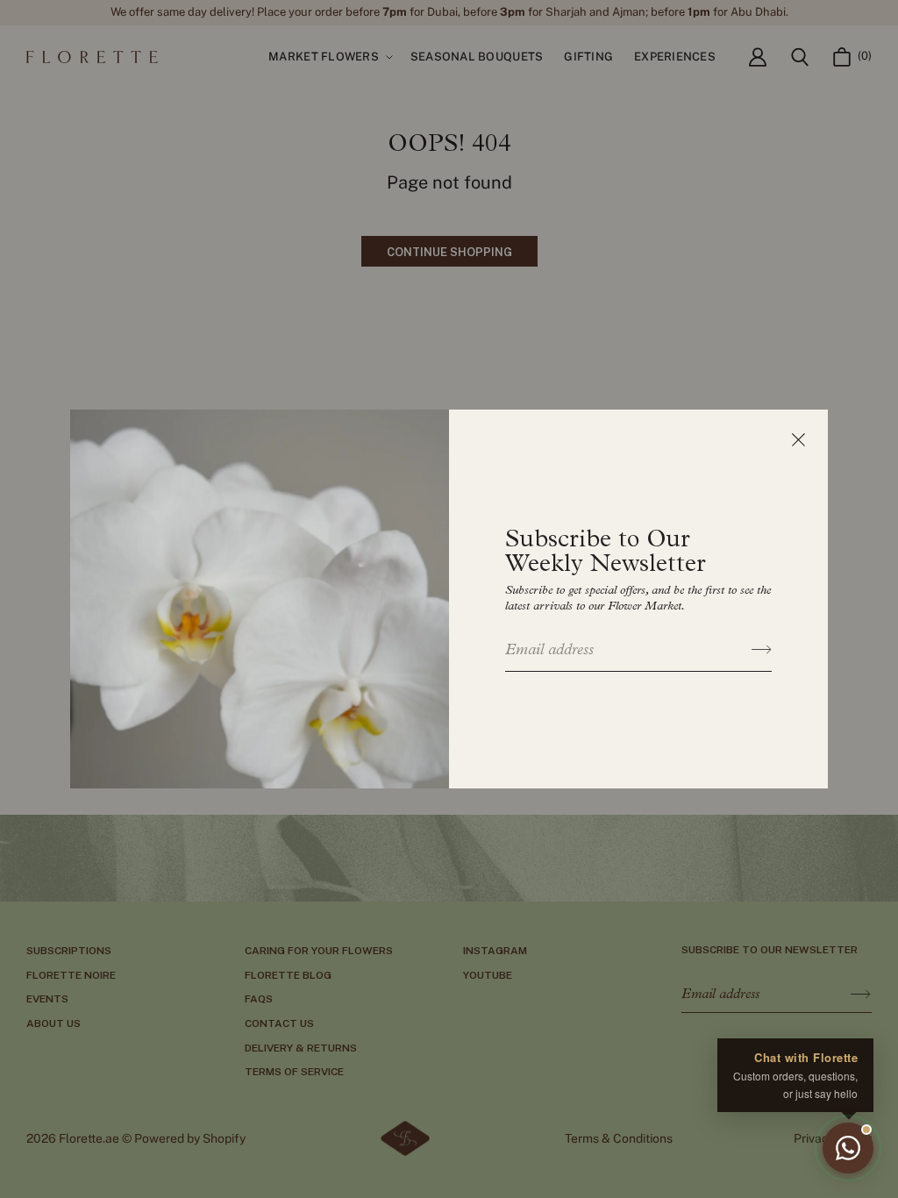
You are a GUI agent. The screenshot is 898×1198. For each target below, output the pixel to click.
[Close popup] (798, 439)
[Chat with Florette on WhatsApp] (848, 1148)
